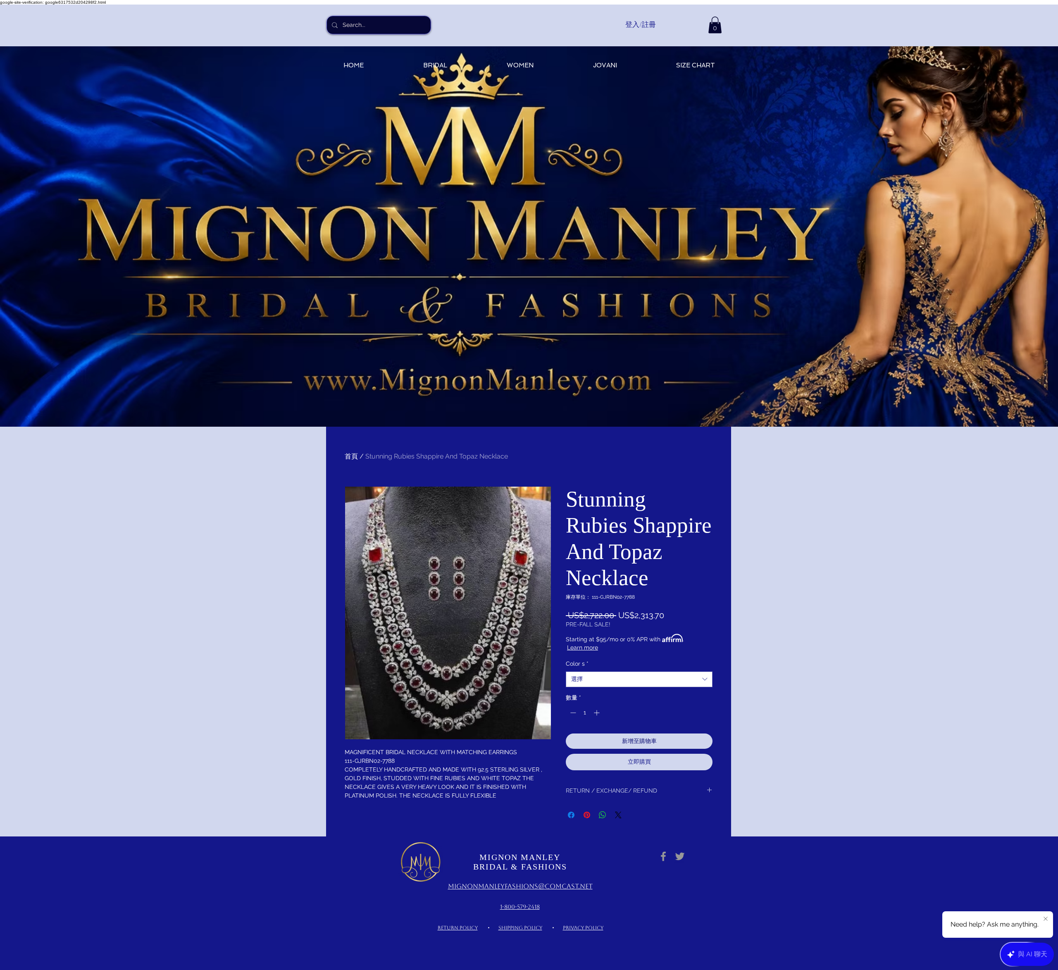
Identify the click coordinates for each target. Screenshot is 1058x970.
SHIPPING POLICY (520, 928)
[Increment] (597, 712)
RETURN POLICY (458, 928)
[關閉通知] (1045, 919)
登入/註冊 (640, 24)
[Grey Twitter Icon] (680, 856)
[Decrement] (572, 712)
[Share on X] (618, 815)
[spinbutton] (584, 712)
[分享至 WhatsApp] (603, 815)
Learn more (582, 647)
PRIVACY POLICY (583, 928)
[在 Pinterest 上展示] (587, 815)
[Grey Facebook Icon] (663, 856)
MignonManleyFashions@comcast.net (520, 886)
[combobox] (639, 679)
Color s (577, 663)
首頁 (351, 456)
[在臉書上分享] (571, 815)
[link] (715, 25)
